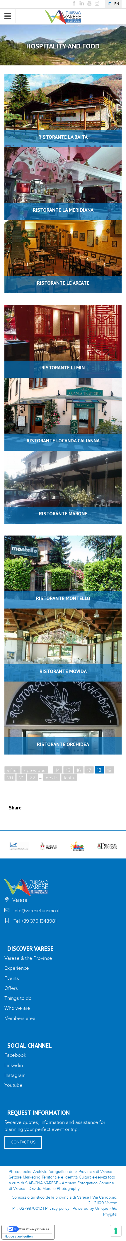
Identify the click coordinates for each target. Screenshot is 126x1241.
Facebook (15, 1055)
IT (109, 4)
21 (21, 778)
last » (69, 778)
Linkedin (13, 1065)
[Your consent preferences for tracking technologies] (115, 1230)
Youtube (13, 1085)
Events (11, 978)
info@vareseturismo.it (36, 911)
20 (10, 778)
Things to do (18, 998)
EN (116, 4)
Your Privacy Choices (34, 1229)
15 (68, 771)
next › (52, 778)
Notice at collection (19, 1236)
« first (12, 771)
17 (89, 771)
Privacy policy (57, 1208)
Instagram (14, 1075)
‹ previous (34, 771)
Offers (11, 988)
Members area (19, 1018)
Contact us (23, 1142)
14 (58, 771)
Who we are (17, 1008)
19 (109, 771)
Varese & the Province (28, 958)
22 (32, 778)
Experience (16, 968)
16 (78, 771)
